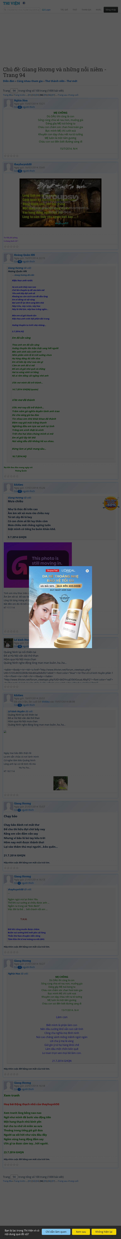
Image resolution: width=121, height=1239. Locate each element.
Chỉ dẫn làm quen (56, 1231)
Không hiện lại (103, 1231)
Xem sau (81, 1231)
